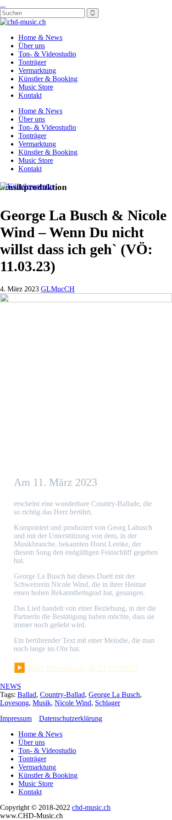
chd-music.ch (91, 807)
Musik (42, 703)
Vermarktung (37, 70)
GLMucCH (58, 289)
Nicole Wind (73, 703)
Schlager (107, 703)
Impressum (16, 718)
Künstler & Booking (48, 79)
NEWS (10, 686)
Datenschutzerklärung (70, 718)
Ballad (26, 694)
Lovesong (14, 703)
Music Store (35, 87)
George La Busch (114, 694)
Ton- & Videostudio (47, 54)
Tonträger (32, 62)
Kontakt (30, 95)
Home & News (40, 37)
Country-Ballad (62, 694)
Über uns (31, 46)
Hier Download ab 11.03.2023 (83, 668)
